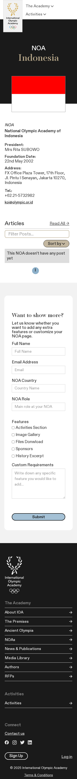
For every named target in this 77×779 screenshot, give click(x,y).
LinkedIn (30, 742)
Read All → (59, 223)
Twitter (23, 742)
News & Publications (23, 648)
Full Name (21, 343)
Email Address (25, 362)
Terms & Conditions (38, 775)
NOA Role (21, 399)
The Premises (17, 621)
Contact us (15, 733)
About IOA (14, 612)
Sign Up (16, 755)
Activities (13, 703)
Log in (66, 756)
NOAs (10, 639)
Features (20, 421)
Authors (12, 667)
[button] (39, 6)
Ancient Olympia (19, 630)
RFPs (9, 676)
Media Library (17, 658)
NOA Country (24, 380)
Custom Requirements (32, 465)
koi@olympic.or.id (19, 202)
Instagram (15, 742)
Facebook (7, 742)
